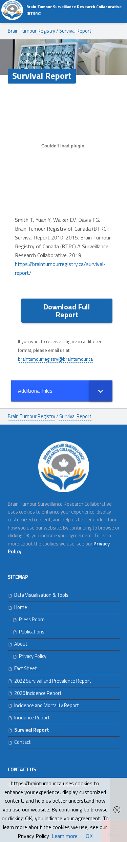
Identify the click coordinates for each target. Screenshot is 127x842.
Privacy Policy (32, 656)
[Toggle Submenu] (100, 390)
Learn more (65, 836)
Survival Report (31, 730)
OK (89, 836)
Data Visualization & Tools (41, 595)
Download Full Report (66, 310)
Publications (31, 631)
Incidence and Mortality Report (46, 705)
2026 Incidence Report (38, 693)
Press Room (32, 619)
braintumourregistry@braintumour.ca (55, 358)
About (20, 644)
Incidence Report (32, 717)
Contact (22, 742)
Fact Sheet (25, 668)
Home (20, 607)
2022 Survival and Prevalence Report (52, 681)
